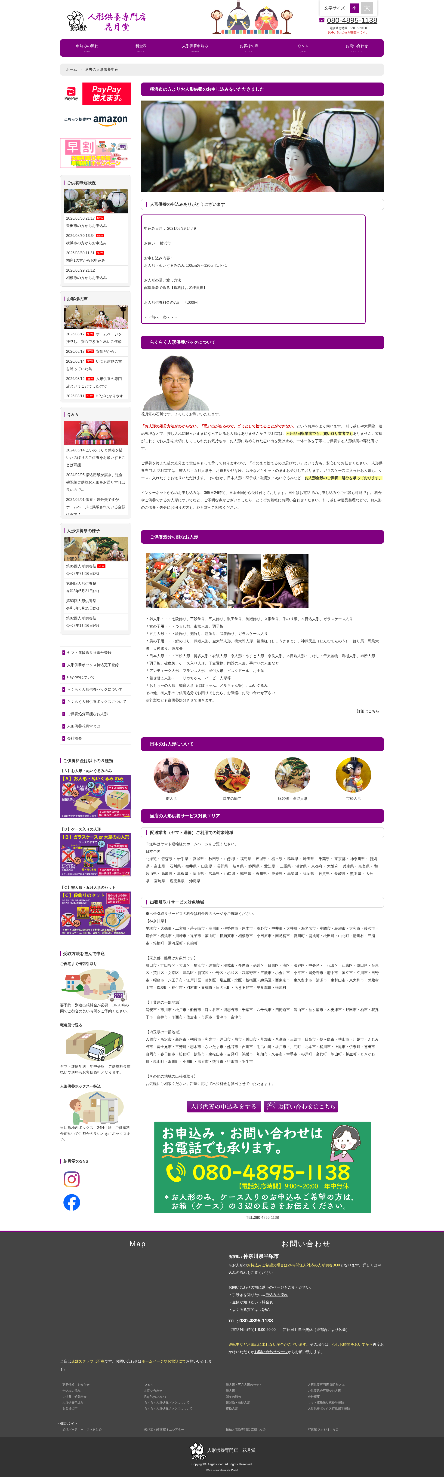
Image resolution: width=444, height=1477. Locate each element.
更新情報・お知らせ (75, 1384)
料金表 (141, 48)
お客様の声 (249, 48)
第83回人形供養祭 (83, 604)
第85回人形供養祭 (85, 570)
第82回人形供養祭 (83, 622)
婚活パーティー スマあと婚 (82, 1429)
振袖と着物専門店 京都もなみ (246, 1429)
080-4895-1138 (352, 20)
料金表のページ (210, 914)
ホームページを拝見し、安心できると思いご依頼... (95, 337)
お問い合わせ (357, 48)
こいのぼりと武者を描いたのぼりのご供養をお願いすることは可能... (95, 457)
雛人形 (171, 798)
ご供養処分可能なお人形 (87, 714)
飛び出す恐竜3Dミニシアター (164, 1429)
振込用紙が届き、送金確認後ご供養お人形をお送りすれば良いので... (95, 482)
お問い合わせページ (271, 1352)
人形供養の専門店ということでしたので (94, 382)
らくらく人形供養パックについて (95, 689)
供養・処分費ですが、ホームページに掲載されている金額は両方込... (95, 507)
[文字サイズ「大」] (367, 8)
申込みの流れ (87, 48)
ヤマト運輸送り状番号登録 (89, 653)
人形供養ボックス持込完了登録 (93, 665)
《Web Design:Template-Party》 (222, 1470)
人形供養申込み (195, 48)
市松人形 (353, 798)
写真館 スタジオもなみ (323, 1429)
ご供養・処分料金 (74, 1396)
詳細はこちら (368, 711)
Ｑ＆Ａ (303, 48)
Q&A (266, 1310)
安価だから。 (92, 351)
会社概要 (74, 738)
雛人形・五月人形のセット (244, 1384)
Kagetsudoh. (215, 1464)
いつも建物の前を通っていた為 (94, 365)
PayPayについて (81, 677)
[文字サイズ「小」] (355, 7)
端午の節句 (232, 798)
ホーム (71, 69)
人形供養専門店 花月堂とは (326, 1384)
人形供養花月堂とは (83, 726)
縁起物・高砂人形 (293, 798)
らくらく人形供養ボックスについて (96, 702)
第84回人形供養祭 (83, 587)
